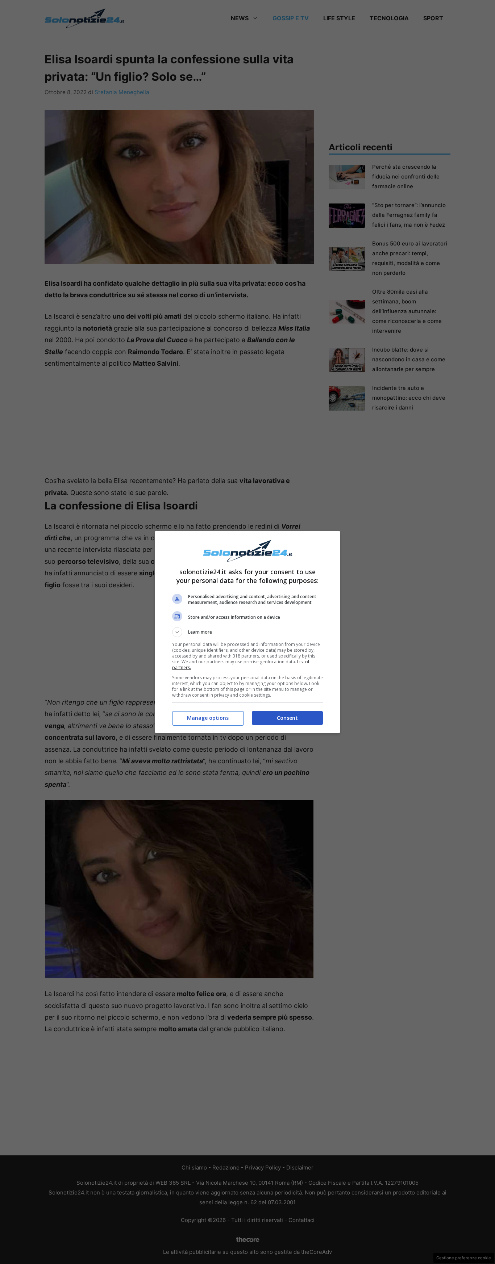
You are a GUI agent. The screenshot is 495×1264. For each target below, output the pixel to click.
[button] (247, 632)
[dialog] (247, 632)
